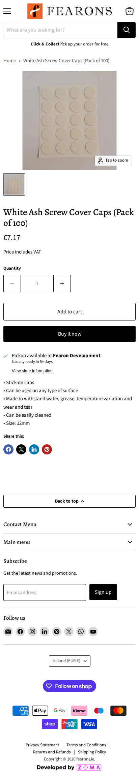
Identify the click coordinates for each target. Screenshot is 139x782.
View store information (32, 371)
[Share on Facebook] (8, 449)
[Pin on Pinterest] (47, 449)
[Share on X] (21, 449)
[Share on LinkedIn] (34, 449)
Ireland (66, 661)
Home (9, 61)
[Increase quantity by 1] (62, 283)
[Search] (126, 30)
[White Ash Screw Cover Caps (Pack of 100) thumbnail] (14, 184)
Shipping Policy (92, 752)
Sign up (103, 592)
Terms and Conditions (86, 745)
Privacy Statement (42, 745)
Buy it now (69, 334)
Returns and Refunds (52, 752)
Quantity (12, 268)
